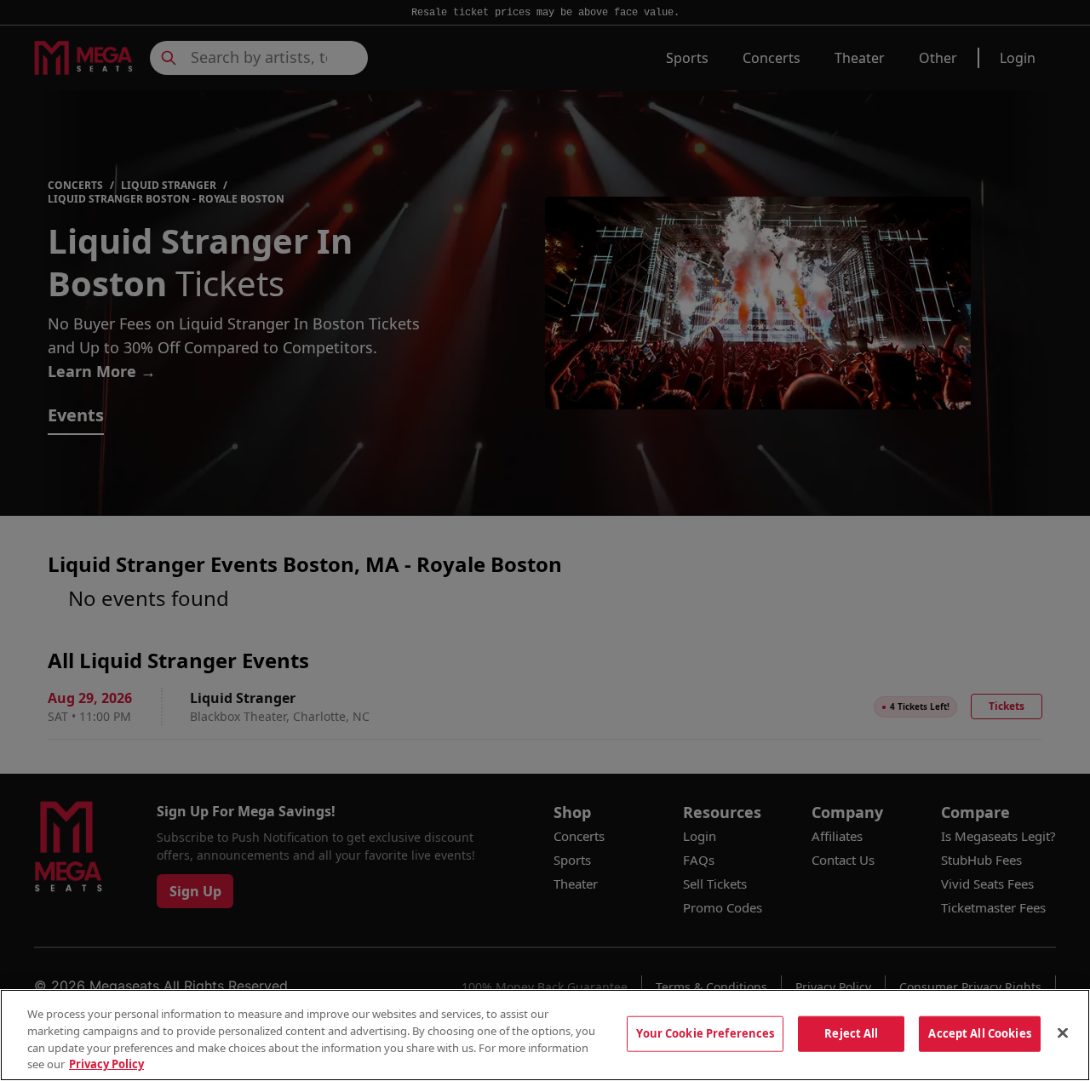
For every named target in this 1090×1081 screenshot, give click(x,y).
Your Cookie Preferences (705, 1033)
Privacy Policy (106, 1063)
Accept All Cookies (979, 1033)
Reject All (851, 1033)
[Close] (1062, 1032)
